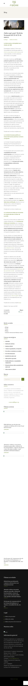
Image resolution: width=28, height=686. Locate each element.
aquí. (20, 131)
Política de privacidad (10, 616)
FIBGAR (6, 329)
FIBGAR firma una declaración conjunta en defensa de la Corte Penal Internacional (14, 426)
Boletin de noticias (13, 39)
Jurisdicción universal (10, 356)
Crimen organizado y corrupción (13, 348)
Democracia (7, 312)
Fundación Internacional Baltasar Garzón (14, 332)
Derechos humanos (10, 353)
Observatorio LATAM (10, 369)
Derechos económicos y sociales (13, 351)
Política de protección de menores (13, 621)
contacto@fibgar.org (13, 402)
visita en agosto (15, 295)
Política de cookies (9, 619)
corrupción (6, 310)
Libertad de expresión (10, 358)
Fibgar (6, 39)
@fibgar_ (7, 330)
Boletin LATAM (9, 346)
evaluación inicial (10, 248)
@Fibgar (6, 327)
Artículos (7, 341)
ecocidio (6, 313)
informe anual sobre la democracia (12, 52)
